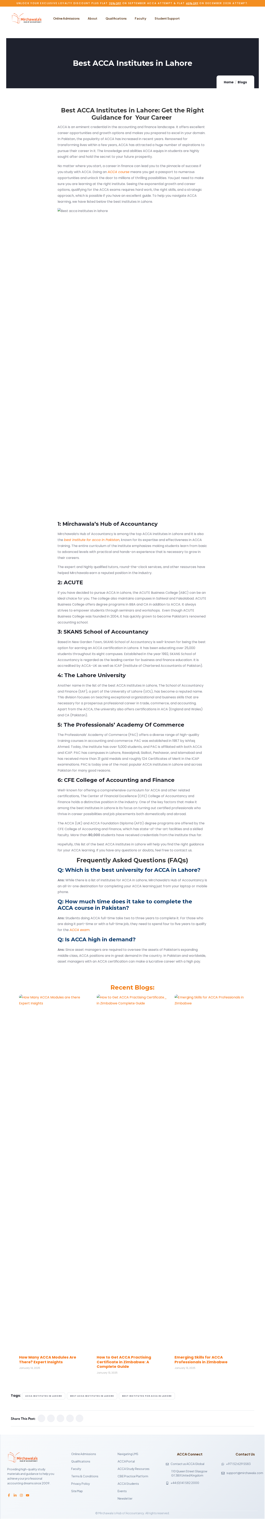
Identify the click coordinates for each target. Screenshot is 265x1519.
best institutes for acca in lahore (147, 1396)
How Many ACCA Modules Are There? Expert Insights (47, 1360)
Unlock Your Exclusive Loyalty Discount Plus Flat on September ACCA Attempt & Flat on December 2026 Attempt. (133, 3)
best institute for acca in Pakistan (91, 539)
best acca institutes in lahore (92, 1396)
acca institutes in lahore (43, 1396)
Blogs (242, 82)
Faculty (140, 18)
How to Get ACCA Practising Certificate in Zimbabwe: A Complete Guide (124, 1362)
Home (229, 82)
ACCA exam (79, 929)
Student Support (167, 18)
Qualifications (116, 18)
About (92, 18)
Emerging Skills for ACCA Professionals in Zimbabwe (201, 1360)
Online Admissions (66, 18)
